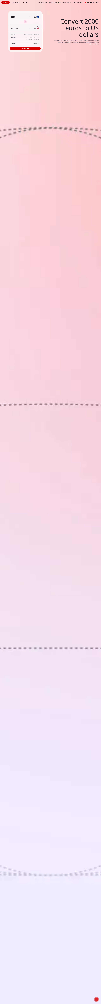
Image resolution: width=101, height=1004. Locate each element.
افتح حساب (5, 2)
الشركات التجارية (67, 2)
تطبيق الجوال (57, 2)
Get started (25, 48)
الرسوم (50, 2)
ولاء (46, 2)
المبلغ (38, 14)
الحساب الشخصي (77, 2)
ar (26, 2)
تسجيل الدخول (16, 2)
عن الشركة (41, 2)
